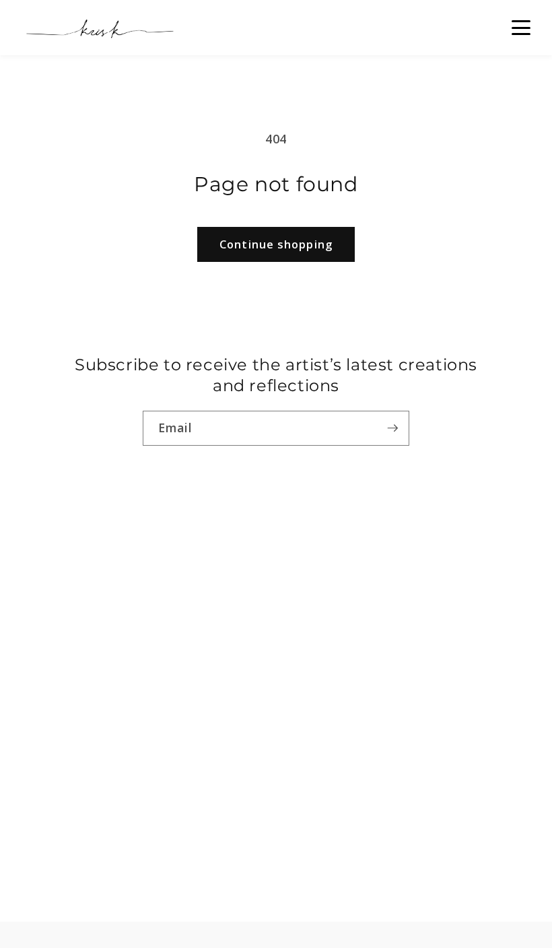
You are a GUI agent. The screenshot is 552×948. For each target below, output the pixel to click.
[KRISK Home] (98, 27)
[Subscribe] (392, 428)
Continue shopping (276, 244)
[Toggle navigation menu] (521, 27)
